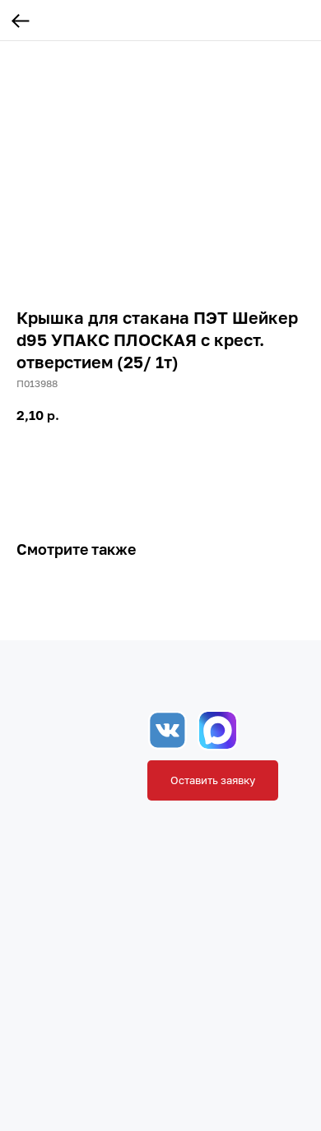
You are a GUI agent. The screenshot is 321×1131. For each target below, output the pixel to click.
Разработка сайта (144, 1105)
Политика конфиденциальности (237, 1077)
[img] (218, 730)
